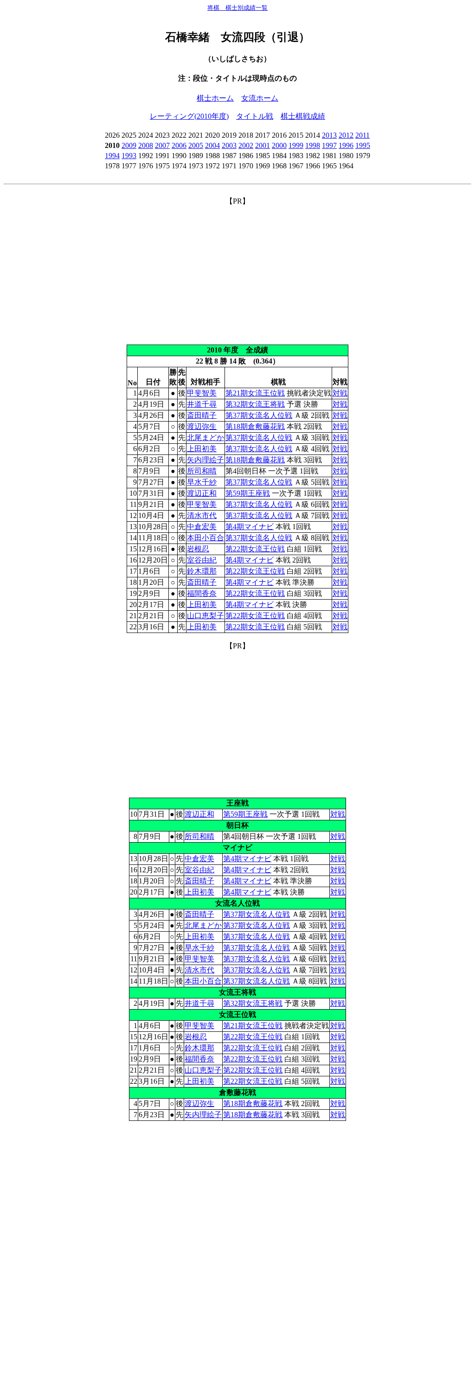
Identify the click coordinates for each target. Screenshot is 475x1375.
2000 (279, 145)
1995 (362, 145)
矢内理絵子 (205, 460)
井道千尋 (202, 404)
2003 (229, 145)
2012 (346, 135)
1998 (312, 145)
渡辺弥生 (202, 426)
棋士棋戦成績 (303, 116)
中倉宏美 (202, 527)
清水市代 (202, 515)
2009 (129, 145)
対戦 (340, 393)
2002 (245, 145)
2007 (162, 145)
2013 (329, 135)
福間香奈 (202, 593)
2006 (179, 145)
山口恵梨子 (205, 616)
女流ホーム (259, 98)
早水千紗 (202, 482)
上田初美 (202, 449)
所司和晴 (202, 471)
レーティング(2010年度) (189, 116)
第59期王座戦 (247, 493)
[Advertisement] (237, 271)
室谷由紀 (202, 560)
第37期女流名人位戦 (258, 415)
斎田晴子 (202, 415)
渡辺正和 (202, 493)
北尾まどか (205, 437)
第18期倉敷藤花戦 (255, 426)
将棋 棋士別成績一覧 (237, 7)
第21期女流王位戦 (255, 393)
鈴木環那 (202, 571)
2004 (212, 145)
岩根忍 (198, 549)
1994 (112, 156)
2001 (262, 145)
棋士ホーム (215, 98)
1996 (346, 145)
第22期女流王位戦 (255, 549)
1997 (329, 145)
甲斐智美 (202, 393)
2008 (145, 145)
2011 (362, 135)
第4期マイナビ (249, 527)
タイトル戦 (254, 116)
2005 (195, 145)
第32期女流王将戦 (255, 404)
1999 (296, 145)
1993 (129, 156)
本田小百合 (205, 538)
